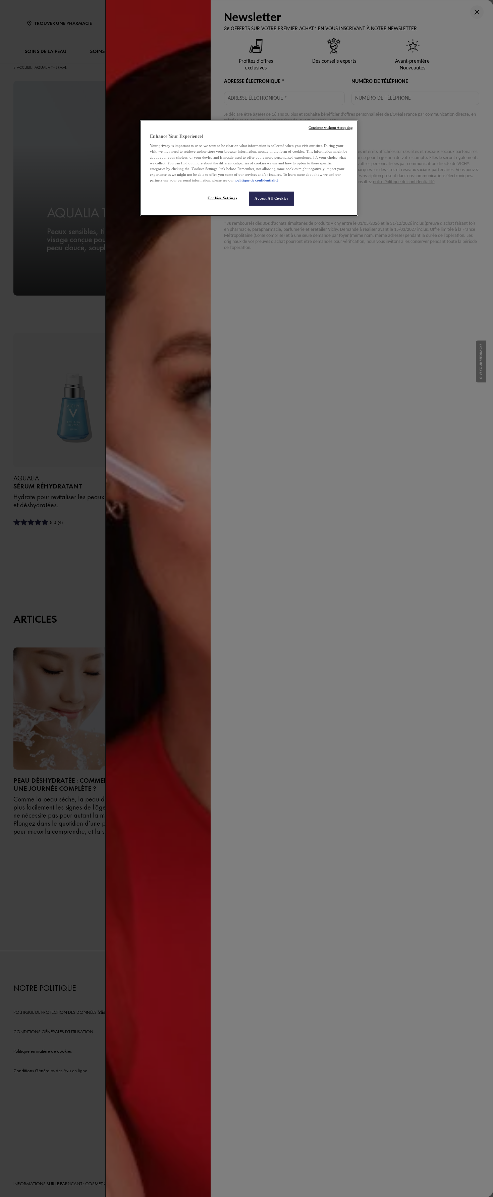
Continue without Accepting (331, 127)
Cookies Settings (222, 198)
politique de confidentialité (256, 180)
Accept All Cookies (271, 198)
